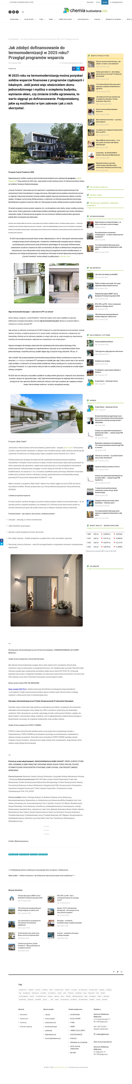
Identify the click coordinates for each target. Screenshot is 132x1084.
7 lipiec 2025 (101, 425)
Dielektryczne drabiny (102, 361)
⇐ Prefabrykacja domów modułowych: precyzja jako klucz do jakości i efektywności (38, 870)
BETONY (73, 1053)
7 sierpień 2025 (103, 147)
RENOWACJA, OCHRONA (78, 1042)
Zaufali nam (95, 195)
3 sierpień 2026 (25, 928)
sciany (59, 993)
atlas (64, 993)
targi (84, 993)
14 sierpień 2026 (25, 901)
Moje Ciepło (68, 448)
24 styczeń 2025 (102, 495)
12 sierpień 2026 (25, 913)
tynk (97, 993)
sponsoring (22, 999)
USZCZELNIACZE (76, 1034)
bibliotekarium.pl (50, 1034)
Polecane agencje (98, 187)
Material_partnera (77, 996)
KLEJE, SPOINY (75, 1019)
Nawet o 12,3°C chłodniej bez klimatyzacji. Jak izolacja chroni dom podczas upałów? (68, 910)
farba (51, 990)
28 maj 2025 (101, 227)
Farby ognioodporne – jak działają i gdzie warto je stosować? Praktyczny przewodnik (109, 74)
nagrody (101, 990)
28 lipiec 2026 (24, 938)
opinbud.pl (48, 1030)
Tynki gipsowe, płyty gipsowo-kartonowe (109, 351)
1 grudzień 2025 (102, 438)
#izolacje (33, 854)
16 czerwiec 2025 (103, 461)
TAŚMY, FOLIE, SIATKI (77, 1030)
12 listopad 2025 (103, 125)
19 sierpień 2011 (102, 375)
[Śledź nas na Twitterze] (13, 12)
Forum (98, 2)
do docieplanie (23, 996)
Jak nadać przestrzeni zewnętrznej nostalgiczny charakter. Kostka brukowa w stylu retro (108, 99)
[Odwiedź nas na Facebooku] (10, 12)
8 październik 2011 (103, 354)
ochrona (37, 990)
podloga (108, 990)
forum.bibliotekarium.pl (53, 1038)
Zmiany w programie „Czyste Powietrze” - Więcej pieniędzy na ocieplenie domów (29, 946)
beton (62, 996)
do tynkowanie (83, 999)
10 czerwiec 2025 (104, 158)
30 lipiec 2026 (63, 926)
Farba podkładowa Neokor (104, 341)
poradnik (43, 993)
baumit (32, 996)
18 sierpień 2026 (102, 288)
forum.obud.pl (50, 1019)
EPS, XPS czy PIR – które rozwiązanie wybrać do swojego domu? (68, 898)
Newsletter (90, 2)
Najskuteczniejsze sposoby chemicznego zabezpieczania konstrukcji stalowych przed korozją (108, 165)
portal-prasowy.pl (51, 1027)
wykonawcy (35, 993)
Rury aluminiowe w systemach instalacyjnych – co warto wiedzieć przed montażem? (109, 235)
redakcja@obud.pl (116, 2)
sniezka (50, 996)
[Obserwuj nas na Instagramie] (17, 12)
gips (86, 996)
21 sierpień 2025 (103, 135)
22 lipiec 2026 (101, 450)
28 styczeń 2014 (102, 364)
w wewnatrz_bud (41, 996)
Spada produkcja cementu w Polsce (107, 467)
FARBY (72, 1027)
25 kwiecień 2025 (104, 66)
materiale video (64, 256)
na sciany (74, 990)
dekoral (56, 996)
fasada (103, 993)
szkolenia (106, 996)
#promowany (43, 854)
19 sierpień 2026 (102, 277)
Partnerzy (23, 1022)
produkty (45, 990)
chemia (67, 990)
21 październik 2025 (104, 104)
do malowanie (83, 990)
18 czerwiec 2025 (104, 91)
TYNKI (72, 1022)
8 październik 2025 (103, 506)
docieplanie (26, 993)
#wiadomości (13, 854)
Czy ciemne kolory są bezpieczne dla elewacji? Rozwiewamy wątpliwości (29, 923)
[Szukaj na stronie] (23, 12)
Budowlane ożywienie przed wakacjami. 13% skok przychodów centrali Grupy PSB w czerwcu (109, 445)
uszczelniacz (52, 993)
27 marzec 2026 (103, 79)
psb (52, 999)
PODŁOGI (73, 1038)
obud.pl (47, 1015)
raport (57, 999)
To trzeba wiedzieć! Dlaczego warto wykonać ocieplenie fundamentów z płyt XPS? (108, 87)
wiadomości (22, 990)
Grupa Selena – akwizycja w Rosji (106, 381)
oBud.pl (105, 2)
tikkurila (68, 996)
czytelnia (31, 990)
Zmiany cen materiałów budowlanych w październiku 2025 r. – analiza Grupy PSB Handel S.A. (109, 433)
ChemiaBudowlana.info (61, 1067)
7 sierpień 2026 (64, 915)
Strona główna (13, 39)
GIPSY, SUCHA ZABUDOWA (75, 1047)
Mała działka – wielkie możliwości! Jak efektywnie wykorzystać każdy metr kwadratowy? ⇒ (41, 876)
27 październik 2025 (103, 483)
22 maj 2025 (101, 240)
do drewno (73, 999)
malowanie (91, 993)
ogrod (45, 999)
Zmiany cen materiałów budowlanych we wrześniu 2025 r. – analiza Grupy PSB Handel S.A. (109, 478)
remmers (104, 999)
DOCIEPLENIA (75, 1015)
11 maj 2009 (101, 384)
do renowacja (64, 999)
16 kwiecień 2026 (102, 469)
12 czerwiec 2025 (104, 114)
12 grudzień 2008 (103, 344)
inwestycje (78, 993)
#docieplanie (24, 854)
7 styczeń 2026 (103, 170)
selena (99, 996)
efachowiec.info (50, 1022)
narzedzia (38, 999)
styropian (30, 999)
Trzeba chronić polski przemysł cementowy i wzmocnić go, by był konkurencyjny (106, 490)
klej (20, 993)
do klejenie (92, 996)
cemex (98, 999)
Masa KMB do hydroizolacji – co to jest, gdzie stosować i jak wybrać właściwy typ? (108, 142)
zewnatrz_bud (93, 990)
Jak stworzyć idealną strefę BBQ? (106, 274)
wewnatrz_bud (58, 990)
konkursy (70, 993)
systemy (91, 999)
